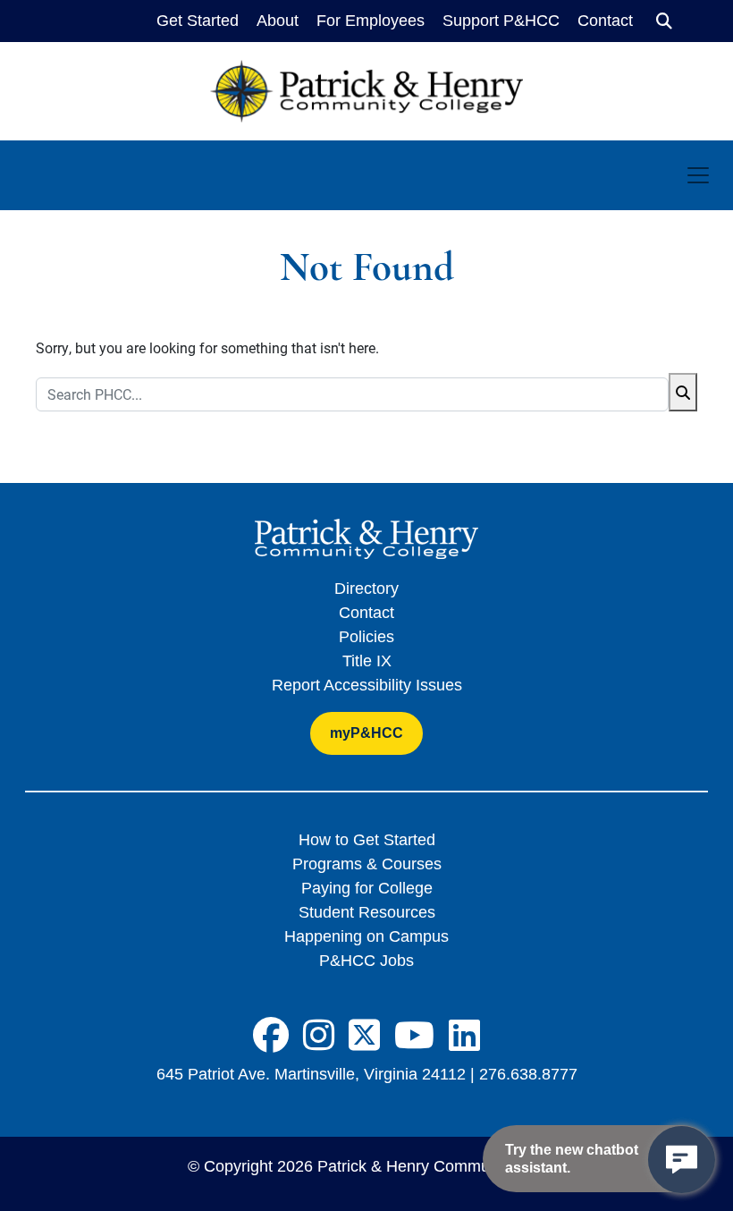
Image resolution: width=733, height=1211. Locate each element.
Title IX (367, 661)
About (278, 21)
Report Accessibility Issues (367, 685)
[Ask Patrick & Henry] (681, 1159)
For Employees (370, 21)
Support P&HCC (501, 21)
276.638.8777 (528, 1074)
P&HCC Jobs (366, 961)
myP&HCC (366, 733)
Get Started (197, 21)
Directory (366, 588)
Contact (605, 21)
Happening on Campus (366, 936)
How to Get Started (367, 840)
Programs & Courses (367, 864)
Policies (366, 637)
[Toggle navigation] (698, 175)
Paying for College (367, 888)
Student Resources (367, 912)
